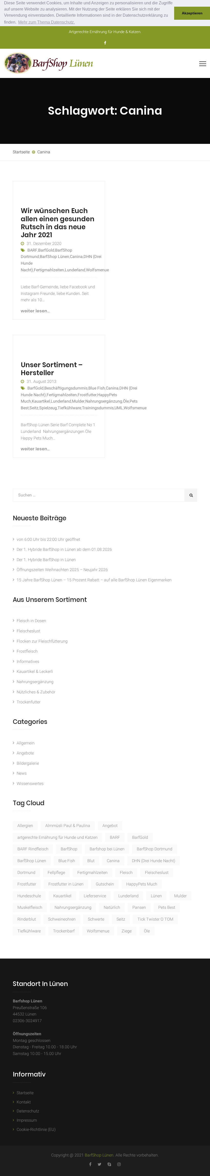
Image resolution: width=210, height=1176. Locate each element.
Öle (126, 401)
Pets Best (166, 907)
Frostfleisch (27, 651)
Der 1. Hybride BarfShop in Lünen (46, 559)
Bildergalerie (28, 763)
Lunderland (75, 269)
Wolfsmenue (97, 269)
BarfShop (69, 848)
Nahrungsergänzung (103, 401)
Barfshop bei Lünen (107, 848)
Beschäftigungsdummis (66, 388)
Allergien (25, 825)
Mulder (78, 401)
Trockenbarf (64, 931)
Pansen (139, 907)
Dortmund (26, 872)
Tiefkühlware (69, 407)
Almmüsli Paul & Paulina (67, 825)
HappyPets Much (141, 884)
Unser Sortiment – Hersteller (51, 368)
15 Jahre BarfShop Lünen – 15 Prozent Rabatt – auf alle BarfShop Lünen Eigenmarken (94, 579)
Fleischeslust (28, 631)
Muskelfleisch (29, 907)
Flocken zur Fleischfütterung (42, 641)
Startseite (25, 1092)
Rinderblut (26, 919)
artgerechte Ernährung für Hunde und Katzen (57, 837)
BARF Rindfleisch (32, 848)
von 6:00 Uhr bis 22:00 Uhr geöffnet (48, 539)
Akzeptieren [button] (192, 13)
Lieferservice (95, 895)
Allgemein (26, 743)
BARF (32, 250)
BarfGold (46, 250)
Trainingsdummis (98, 407)
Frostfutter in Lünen (65, 884)
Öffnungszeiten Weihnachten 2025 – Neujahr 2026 (62, 569)
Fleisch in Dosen (31, 620)
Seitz (33, 407)
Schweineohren (62, 919)
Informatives (28, 661)
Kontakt (24, 1102)
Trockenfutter (28, 702)
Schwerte (96, 919)
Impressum (27, 1120)
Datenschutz (28, 1111)
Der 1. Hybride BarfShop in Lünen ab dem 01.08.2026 (64, 549)
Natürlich (112, 907)
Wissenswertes (30, 783)
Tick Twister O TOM (155, 919)
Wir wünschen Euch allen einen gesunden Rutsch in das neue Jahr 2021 (57, 223)
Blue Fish (96, 388)
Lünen (156, 895)
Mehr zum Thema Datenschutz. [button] (46, 22)
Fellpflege (56, 872)
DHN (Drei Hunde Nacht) (153, 860)
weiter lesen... (35, 311)
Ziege (127, 931)
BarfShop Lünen (54, 256)
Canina (76, 256)
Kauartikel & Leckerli (35, 671)
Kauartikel (41, 401)
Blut (90, 860)
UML (118, 407)
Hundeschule (29, 895)
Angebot (110, 825)
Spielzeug (48, 407)
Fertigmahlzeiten (49, 269)
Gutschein (105, 884)
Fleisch (126, 872)
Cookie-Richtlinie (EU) (36, 1129)
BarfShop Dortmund (154, 848)
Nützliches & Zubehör (36, 692)
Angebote (25, 753)
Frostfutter (87, 394)
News (22, 773)
